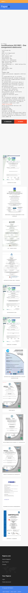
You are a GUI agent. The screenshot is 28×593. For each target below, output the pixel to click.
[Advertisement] (14, 26)
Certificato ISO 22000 (11, 182)
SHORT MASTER (12, 410)
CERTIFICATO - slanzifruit (12, 538)
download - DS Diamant (12, 344)
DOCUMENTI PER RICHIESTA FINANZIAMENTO (11, 506)
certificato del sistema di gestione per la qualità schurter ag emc (14, 377)
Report (21, 121)
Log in (3, 579)
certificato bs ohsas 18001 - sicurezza (12, 280)
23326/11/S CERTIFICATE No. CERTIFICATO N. (11, 474)
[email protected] (7, 104)
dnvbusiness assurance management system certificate (14, 215)
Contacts (4, 564)
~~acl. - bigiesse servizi (12, 248)
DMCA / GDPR (13, 591)
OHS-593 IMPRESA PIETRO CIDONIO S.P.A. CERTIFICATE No (14, 442)
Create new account (6, 582)
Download (8, 121)
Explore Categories (6, 559)
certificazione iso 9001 (12, 312)
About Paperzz (5, 562)
